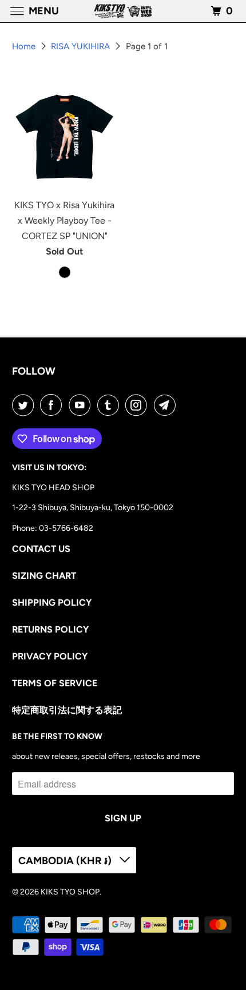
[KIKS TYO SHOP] (123, 11)
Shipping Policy (52, 602)
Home (25, 46)
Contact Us (41, 548)
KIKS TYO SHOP (70, 892)
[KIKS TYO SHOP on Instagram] (138, 405)
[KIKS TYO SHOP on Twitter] (25, 405)
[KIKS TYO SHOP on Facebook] (53, 405)
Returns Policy (50, 629)
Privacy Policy (50, 656)
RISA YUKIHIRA (81, 46)
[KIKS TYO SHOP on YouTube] (82, 405)
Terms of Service (54, 683)
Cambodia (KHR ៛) (66, 860)
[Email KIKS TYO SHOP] (167, 405)
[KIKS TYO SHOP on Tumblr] (110, 405)
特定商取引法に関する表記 (67, 710)
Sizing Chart (44, 575)
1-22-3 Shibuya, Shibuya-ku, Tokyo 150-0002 (92, 507)
